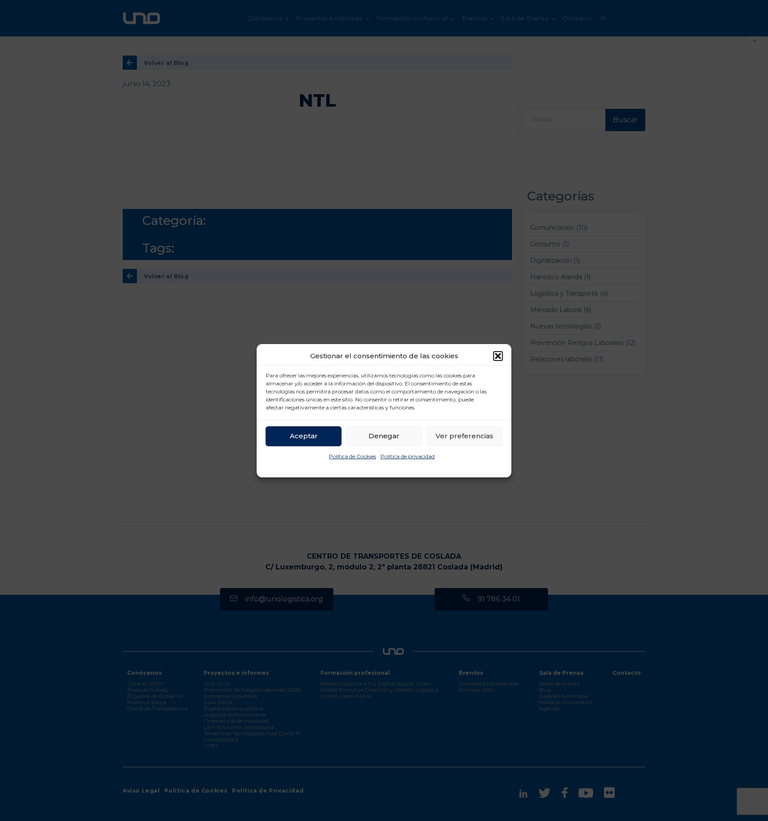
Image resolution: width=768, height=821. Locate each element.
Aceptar (304, 436)
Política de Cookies (352, 456)
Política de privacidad (407, 456)
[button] (498, 356)
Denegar (384, 436)
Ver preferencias (464, 436)
